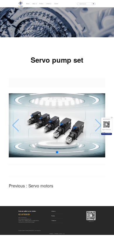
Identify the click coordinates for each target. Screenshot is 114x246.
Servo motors (40, 186)
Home (27, 3)
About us (34, 3)
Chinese (56, 3)
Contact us (48, 3)
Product (41, 3)
